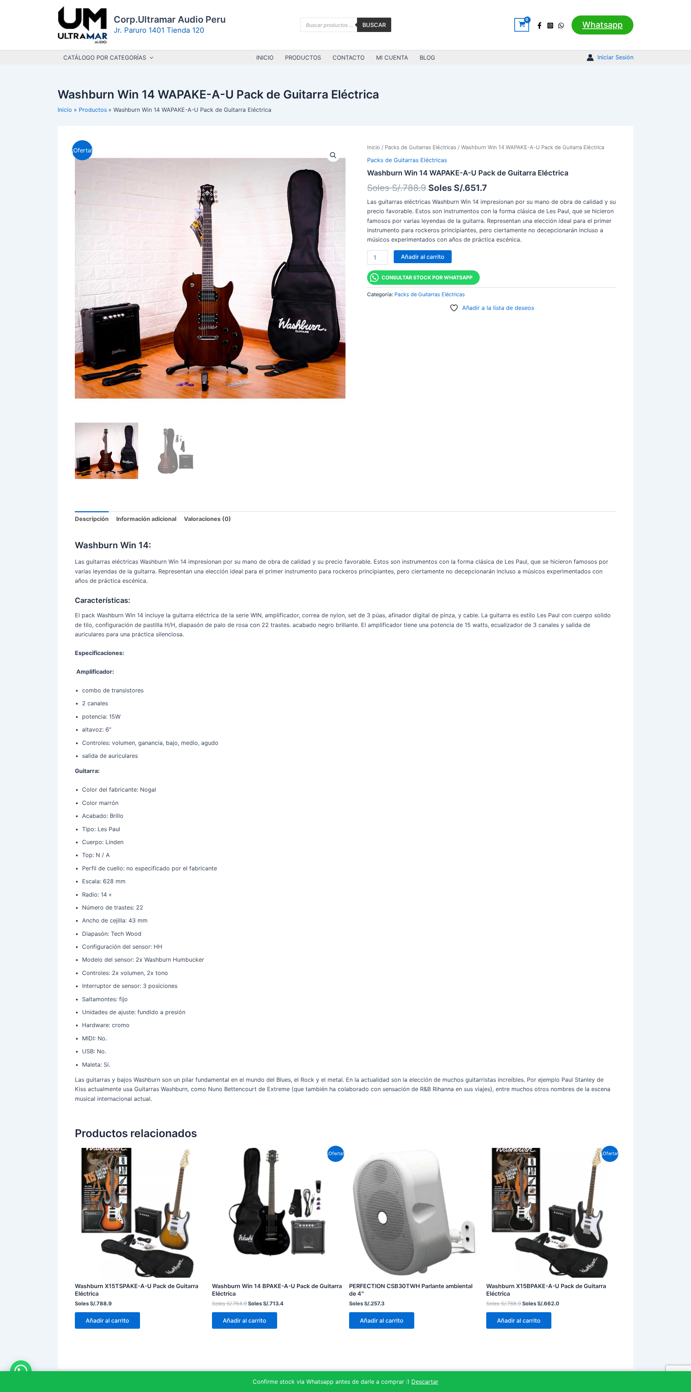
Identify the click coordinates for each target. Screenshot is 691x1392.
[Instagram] (550, 25)
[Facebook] (539, 25)
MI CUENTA (392, 57)
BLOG (427, 57)
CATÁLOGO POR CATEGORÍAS (104, 57)
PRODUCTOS (303, 57)
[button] (602, 25)
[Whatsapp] (561, 25)
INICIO (265, 57)
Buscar (374, 24)
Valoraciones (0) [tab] (207, 518)
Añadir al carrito (422, 256)
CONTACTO (349, 57)
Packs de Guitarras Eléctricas (420, 147)
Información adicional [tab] (146, 518)
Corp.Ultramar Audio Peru (170, 19)
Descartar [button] (424, 1381)
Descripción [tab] (92, 518)
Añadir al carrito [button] (107, 1320)
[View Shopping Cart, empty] (521, 25)
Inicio (373, 147)
